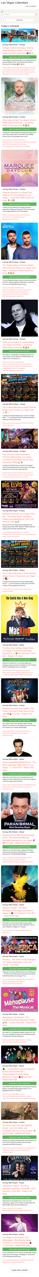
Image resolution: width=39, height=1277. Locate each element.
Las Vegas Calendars (14, 2)
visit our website (31, 6)
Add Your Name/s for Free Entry (19, 129)
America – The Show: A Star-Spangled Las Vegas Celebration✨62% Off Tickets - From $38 (19, 962)
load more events (20, 1270)
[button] (2, 11)
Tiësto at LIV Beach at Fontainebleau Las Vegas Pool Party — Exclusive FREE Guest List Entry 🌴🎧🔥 (18, 345)
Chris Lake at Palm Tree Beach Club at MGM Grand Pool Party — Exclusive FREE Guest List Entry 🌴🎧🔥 (19, 122)
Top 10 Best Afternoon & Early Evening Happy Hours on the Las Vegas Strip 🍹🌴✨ (19, 410)
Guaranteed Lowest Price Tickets (19, 57)
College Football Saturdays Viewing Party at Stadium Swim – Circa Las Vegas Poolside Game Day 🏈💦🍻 (18, 50)
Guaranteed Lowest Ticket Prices (19, 660)
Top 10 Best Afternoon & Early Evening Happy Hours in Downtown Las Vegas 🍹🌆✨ (19, 576)
